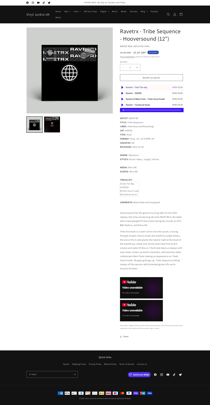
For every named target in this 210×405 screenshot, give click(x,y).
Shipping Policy (79, 364)
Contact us (142, 364)
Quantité (123, 62)
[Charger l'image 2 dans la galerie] (52, 124)
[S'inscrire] (74, 374)
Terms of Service (126, 364)
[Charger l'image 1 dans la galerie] (34, 124)
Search (66, 364)
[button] (67, 11)
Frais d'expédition (127, 57)
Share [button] (126, 336)
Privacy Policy (95, 364)
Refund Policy (110, 364)
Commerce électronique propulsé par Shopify (114, 398)
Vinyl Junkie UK (91, 398)
